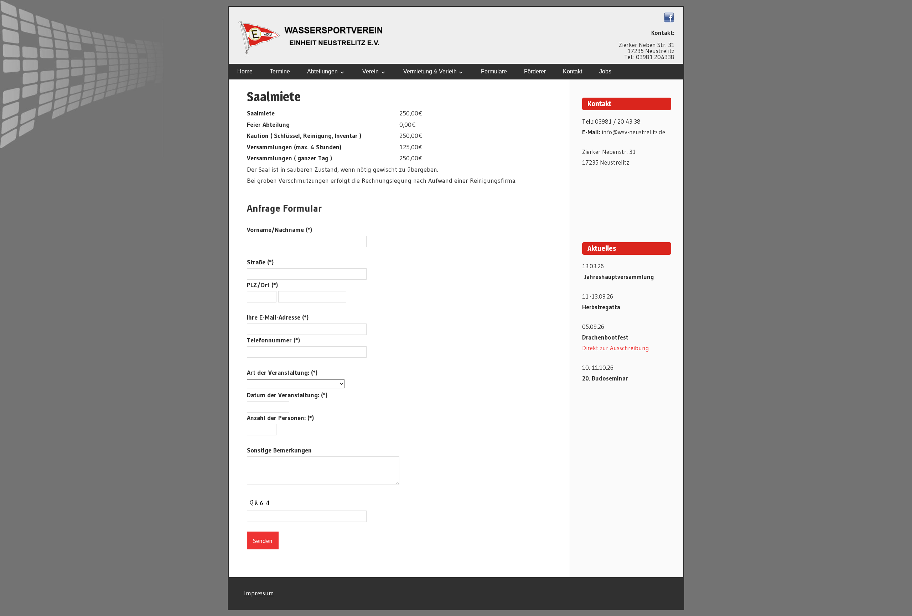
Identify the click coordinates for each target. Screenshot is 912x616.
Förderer (535, 71)
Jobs (605, 71)
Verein (370, 71)
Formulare (494, 71)
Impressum (259, 593)
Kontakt (572, 71)
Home (245, 71)
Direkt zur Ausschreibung (615, 348)
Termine (280, 71)
